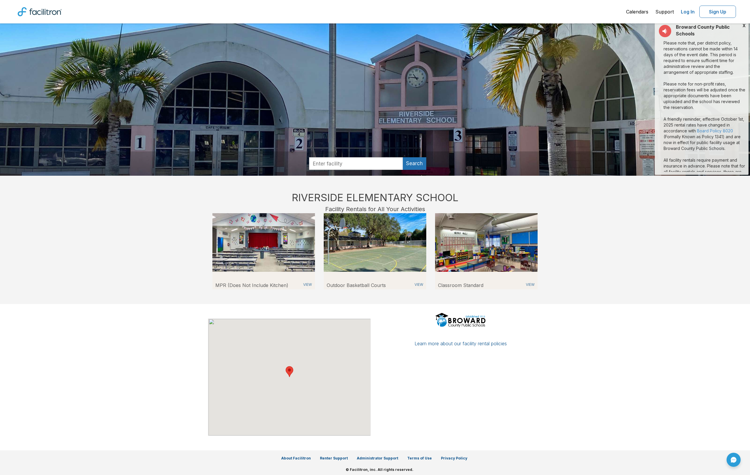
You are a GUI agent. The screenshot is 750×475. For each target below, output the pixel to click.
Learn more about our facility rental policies (461, 343)
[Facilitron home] (39, 11)
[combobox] (356, 163)
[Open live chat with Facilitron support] (734, 460)
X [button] (744, 26)
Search (414, 163)
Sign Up (717, 12)
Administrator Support (377, 458)
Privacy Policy (454, 458)
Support (664, 12)
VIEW (307, 284)
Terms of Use (419, 458)
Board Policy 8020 (715, 130)
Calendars (637, 12)
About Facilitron (296, 458)
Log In (688, 12)
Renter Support (334, 458)
